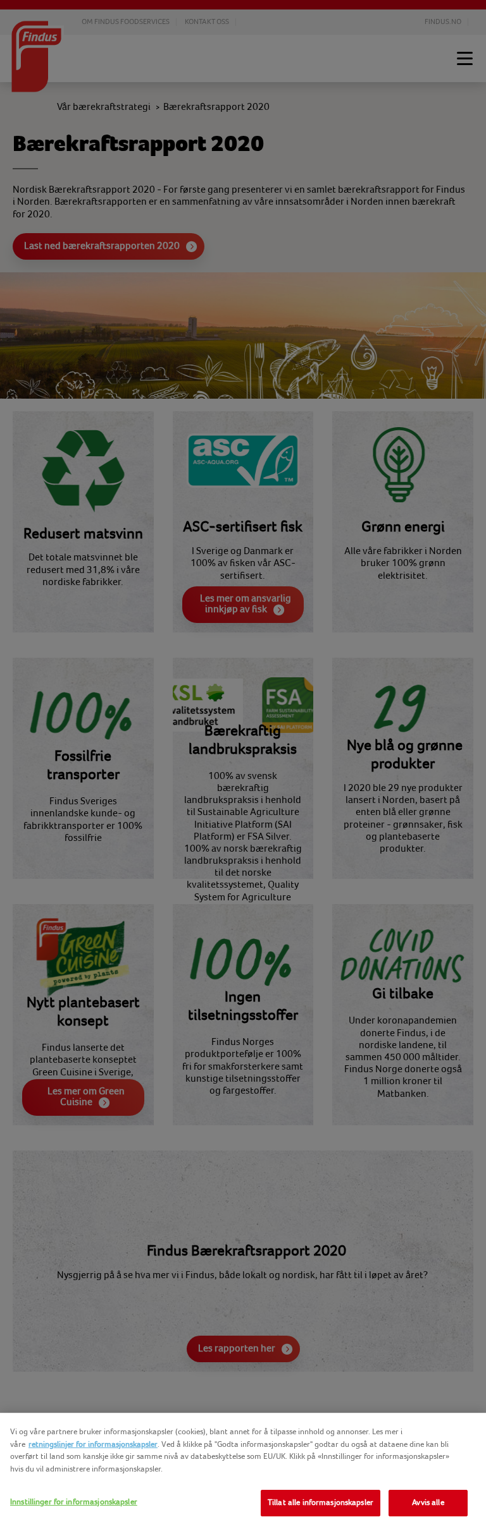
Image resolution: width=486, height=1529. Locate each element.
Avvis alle (428, 1502)
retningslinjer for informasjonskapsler (93, 1444)
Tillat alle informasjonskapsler (320, 1502)
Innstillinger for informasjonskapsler (73, 1501)
